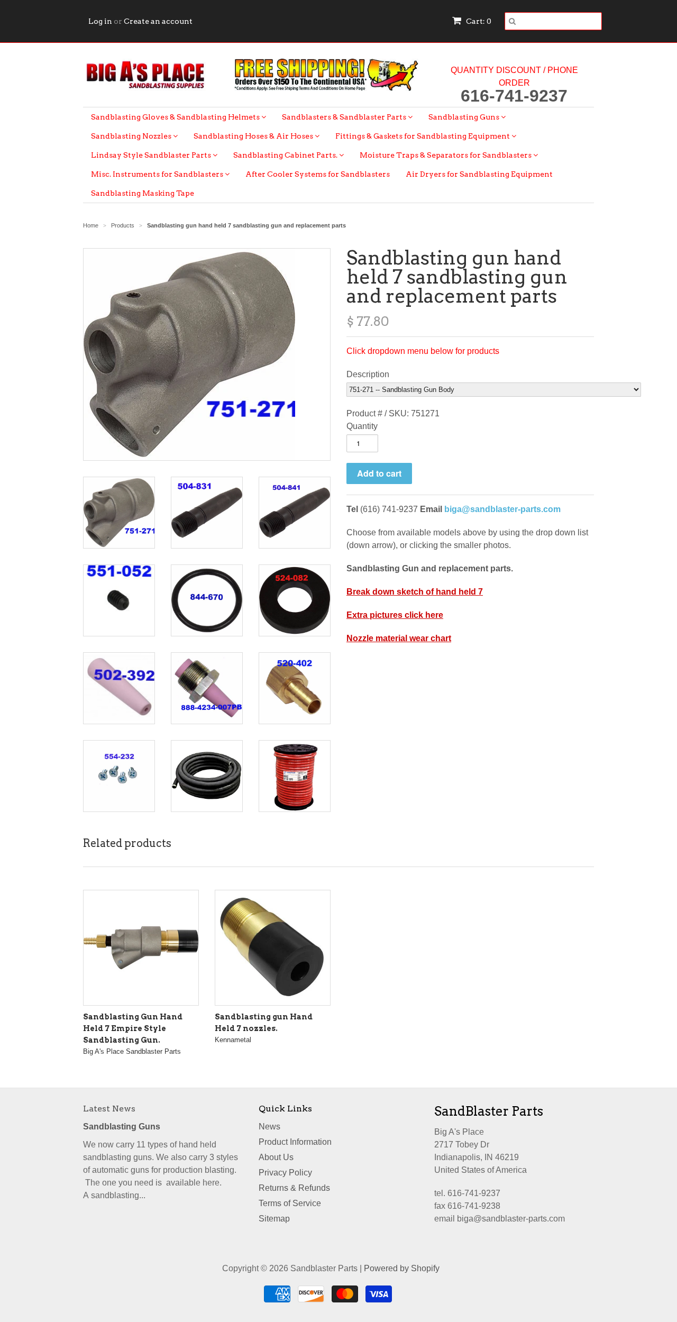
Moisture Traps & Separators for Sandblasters (446, 155)
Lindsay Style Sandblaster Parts (152, 155)
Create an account (158, 21)
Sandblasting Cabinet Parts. (286, 155)
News (269, 1126)
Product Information (295, 1141)
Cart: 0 (477, 21)
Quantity (362, 426)
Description (367, 374)
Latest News (109, 1109)
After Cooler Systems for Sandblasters (317, 174)
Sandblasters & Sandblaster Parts (345, 117)
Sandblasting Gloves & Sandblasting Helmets (176, 117)
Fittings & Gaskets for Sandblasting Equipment (423, 136)
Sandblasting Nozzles (132, 136)
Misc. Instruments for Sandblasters (158, 174)
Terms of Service (290, 1203)
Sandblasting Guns (464, 117)
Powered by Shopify (402, 1268)
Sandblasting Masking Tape (142, 193)
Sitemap (274, 1218)
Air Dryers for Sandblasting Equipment (479, 174)
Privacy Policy (285, 1172)
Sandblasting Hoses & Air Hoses (254, 136)
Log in (100, 21)
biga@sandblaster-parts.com (502, 509)
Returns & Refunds (294, 1187)
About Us (276, 1157)
